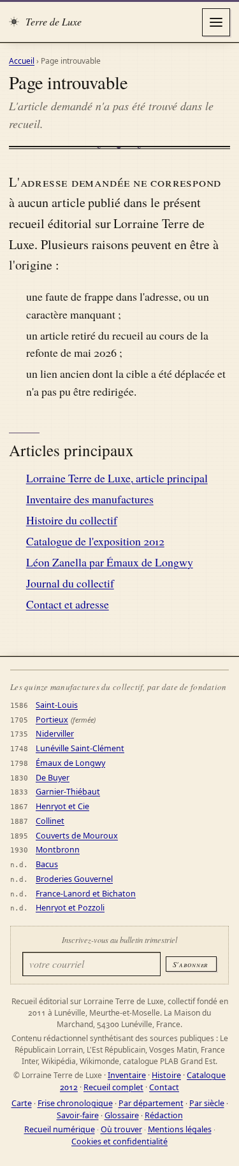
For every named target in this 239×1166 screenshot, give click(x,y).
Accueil (21, 60)
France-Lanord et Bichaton (86, 893)
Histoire (166, 1075)
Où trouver (121, 1129)
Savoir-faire (78, 1115)
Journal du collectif (70, 583)
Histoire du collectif (71, 520)
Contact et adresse (67, 604)
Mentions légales (180, 1129)
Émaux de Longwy (70, 763)
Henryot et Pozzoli (70, 907)
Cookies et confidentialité (119, 1141)
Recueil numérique (59, 1129)
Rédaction (164, 1115)
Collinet (50, 821)
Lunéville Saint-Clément (80, 748)
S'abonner (190, 964)
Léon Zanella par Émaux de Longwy (109, 562)
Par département (151, 1103)
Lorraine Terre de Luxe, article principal (117, 478)
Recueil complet (113, 1087)
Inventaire (127, 1075)
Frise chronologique (75, 1103)
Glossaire (122, 1115)
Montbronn (58, 849)
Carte (21, 1103)
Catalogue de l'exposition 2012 (95, 541)
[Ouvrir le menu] (216, 22)
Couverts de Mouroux (77, 835)
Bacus (47, 864)
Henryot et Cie (62, 806)
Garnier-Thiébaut (68, 791)
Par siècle (206, 1103)
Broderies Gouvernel (74, 879)
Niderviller (55, 733)
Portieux (52, 719)
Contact (164, 1087)
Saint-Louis (57, 705)
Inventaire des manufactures (90, 499)
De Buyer (52, 777)
